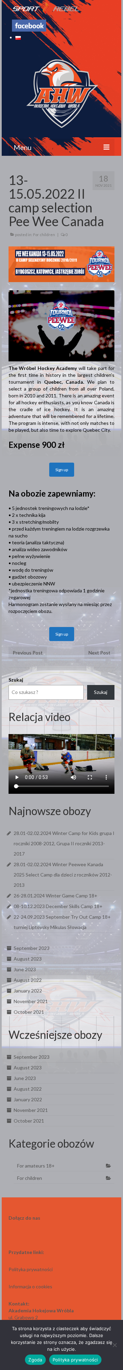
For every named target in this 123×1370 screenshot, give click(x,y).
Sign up (61, 469)
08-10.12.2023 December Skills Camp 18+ (58, 906)
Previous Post (28, 652)
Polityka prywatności (75, 1359)
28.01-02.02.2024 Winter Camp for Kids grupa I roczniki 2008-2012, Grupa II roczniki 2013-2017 (64, 843)
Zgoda (35, 1359)
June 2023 (25, 969)
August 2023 (28, 959)
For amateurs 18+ (36, 1166)
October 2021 (29, 1012)
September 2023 (32, 948)
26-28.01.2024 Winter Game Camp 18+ (55, 895)
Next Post (99, 652)
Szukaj (16, 680)
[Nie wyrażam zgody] (114, 1345)
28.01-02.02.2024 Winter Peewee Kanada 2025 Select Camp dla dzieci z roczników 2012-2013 (63, 874)
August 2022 (28, 980)
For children (44, 234)
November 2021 (31, 1001)
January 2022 (28, 991)
